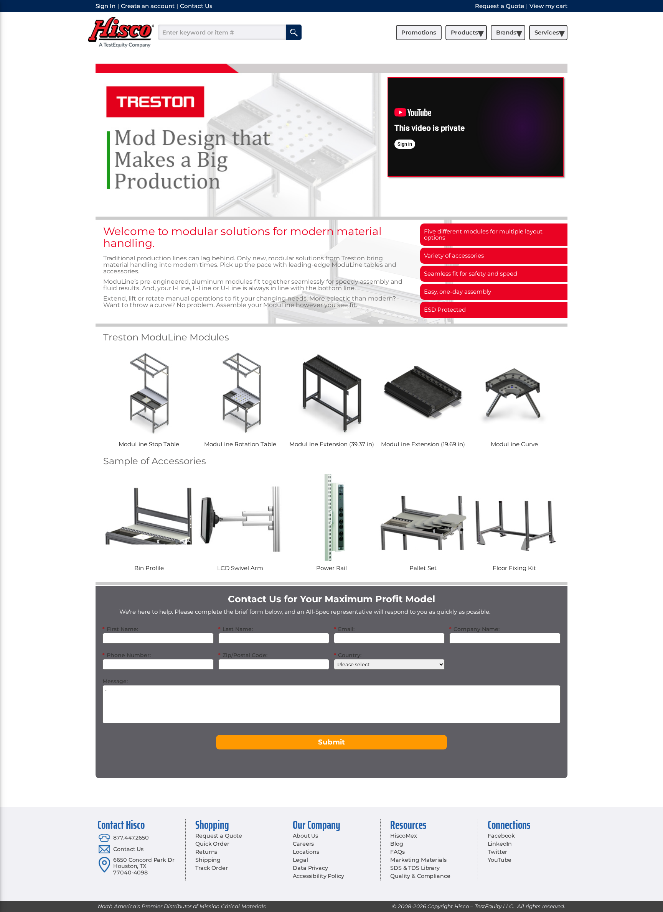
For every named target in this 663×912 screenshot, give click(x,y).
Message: (115, 681)
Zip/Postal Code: (242, 655)
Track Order (211, 868)
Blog (396, 844)
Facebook (501, 836)
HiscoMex (403, 836)
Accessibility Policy (318, 876)
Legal (300, 860)
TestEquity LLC (494, 906)
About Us (305, 836)
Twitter (497, 852)
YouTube (499, 860)
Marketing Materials (418, 860)
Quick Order (212, 844)
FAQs (397, 852)
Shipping (208, 860)
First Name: (120, 629)
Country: (347, 655)
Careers (303, 844)
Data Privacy (310, 868)
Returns (206, 852)
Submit (331, 742)
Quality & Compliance (420, 876)
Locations (306, 852)
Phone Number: (126, 655)
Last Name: (235, 629)
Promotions (418, 32)
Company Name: (474, 629)
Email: (344, 629)
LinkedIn (500, 844)
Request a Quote (218, 836)
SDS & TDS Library (415, 868)
